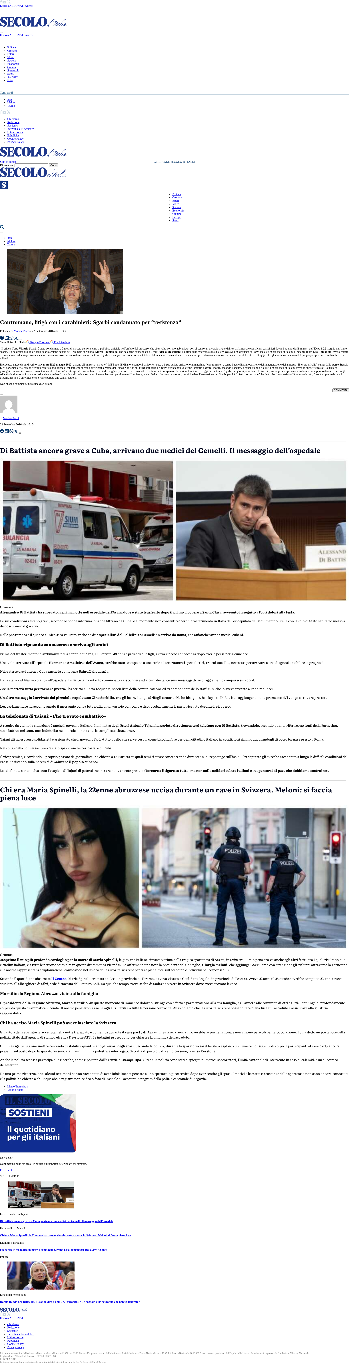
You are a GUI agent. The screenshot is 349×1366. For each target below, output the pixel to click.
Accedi (29, 5)
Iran (9, 99)
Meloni (11, 102)
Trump (11, 105)
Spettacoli (13, 70)
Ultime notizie (15, 132)
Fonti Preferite (61, 342)
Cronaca (12, 50)
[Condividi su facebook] (2, 338)
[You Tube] (5, 2)
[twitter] (9, 2)
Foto (10, 80)
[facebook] (1, 2)
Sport (10, 73)
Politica (11, 47)
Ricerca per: (7, 165)
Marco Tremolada (17, 1086)
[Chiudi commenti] (1, 394)
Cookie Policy (15, 138)
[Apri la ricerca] (2, 228)
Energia (176, 217)
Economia (13, 63)
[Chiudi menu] (1, 32)
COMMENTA (341, 390)
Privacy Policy (15, 141)
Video (10, 57)
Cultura (11, 67)
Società (11, 60)
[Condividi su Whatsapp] (11, 338)
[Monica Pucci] (8, 412)
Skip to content (8, 161)
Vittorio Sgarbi (15, 1089)
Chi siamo (13, 119)
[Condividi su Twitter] (16, 338)
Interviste (12, 76)
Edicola (4, 5)
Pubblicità (13, 135)
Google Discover (39, 342)
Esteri (10, 54)
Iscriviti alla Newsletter (20, 128)
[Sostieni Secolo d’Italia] (38, 1151)
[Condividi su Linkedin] (7, 338)
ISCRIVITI (6, 1170)
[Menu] (1, 180)
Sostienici (12, 125)
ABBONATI (16, 5)
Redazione (13, 122)
